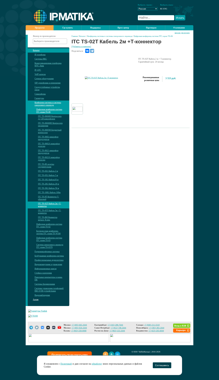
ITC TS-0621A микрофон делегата (49, 158)
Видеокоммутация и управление (48, 264)
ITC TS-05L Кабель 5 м (48, 175)
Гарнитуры (39, 98)
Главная (75, 36)
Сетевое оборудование (44, 78)
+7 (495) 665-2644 (79, 325)
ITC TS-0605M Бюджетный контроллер (49, 131)
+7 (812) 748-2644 (118, 328)
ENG (165, 9)
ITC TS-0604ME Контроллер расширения (50, 124)
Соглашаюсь (162, 365)
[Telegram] (92, 51)
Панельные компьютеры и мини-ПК (48, 278)
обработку (97, 364)
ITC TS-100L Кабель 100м (49, 192)
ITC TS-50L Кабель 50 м (48, 188)
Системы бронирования (45, 284)
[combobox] (50, 41)
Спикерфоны (40, 94)
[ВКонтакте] (87, 51)
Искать (180, 17)
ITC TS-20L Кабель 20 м (48, 184)
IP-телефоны (40, 54)
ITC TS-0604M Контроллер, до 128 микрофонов (50, 117)
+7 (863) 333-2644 (117, 331)
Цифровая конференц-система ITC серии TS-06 (49, 110)
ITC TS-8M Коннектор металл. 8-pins (47, 218)
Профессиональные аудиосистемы (49, 260)
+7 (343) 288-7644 (115, 325)
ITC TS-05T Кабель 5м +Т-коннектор (49, 211)
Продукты (39, 28)
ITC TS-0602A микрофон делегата (49, 144)
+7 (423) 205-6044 (156, 331)
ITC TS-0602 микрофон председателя (48, 138)
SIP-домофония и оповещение (48, 83)
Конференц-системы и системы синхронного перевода (48, 103)
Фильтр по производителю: (44, 36)
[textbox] (51, 41)
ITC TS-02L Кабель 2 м (48, 171)
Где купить (67, 28)
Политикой (66, 364)
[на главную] (60, 22)
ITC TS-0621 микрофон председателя (48, 151)
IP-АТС (38, 70)
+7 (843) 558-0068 (78, 331)
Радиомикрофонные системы (47, 251)
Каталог (36, 50)
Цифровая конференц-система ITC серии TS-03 (49, 239)
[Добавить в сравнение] (81, 46)
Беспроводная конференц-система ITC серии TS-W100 (48, 232)
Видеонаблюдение (42, 295)
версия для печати (182, 33)
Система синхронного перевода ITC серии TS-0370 (49, 246)
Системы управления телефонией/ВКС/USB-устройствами (49, 289)
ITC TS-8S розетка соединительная (46, 165)
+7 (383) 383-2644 (156, 328)
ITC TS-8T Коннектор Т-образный (48, 198)
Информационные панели (45, 268)
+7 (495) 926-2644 (79, 328)
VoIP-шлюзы (40, 74)
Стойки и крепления (43, 273)
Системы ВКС (41, 59)
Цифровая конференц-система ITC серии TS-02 (49, 225)
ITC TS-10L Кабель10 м (48, 179)
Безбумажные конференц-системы (49, 256)
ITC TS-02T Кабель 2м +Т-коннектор (49, 204)
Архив (35, 299)
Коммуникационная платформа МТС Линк (48, 64)
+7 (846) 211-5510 (152, 325)
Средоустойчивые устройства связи (47, 88)
